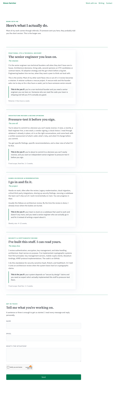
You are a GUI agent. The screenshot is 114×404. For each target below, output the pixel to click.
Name (8, 321)
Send (44, 377)
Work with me (91, 3)
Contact (109, 3)
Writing (101, 3)
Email (8, 334)
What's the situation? (16, 346)
